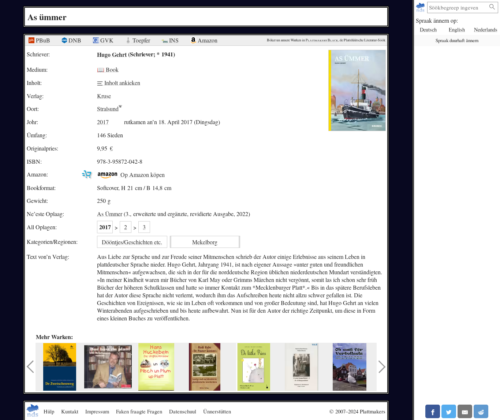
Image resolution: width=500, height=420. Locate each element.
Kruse (104, 96)
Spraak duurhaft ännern (457, 40)
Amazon (206, 40)
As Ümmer (109, 214)
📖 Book (108, 69)
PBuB (42, 40)
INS (173, 40)
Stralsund (108, 108)
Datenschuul (182, 411)
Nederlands (485, 29)
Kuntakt (69, 411)
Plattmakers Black (322, 40)
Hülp (49, 411)
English (457, 29)
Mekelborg (204, 242)
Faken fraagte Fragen (139, 411)
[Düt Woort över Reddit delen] (481, 411)
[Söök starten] (492, 7)
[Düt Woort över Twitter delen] (448, 411)
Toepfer (140, 40)
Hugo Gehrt (112, 54)
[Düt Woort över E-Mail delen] (465, 411)
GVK (106, 40)
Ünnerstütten (217, 411)
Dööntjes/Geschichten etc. (132, 242)
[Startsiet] (421, 7)
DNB (74, 40)
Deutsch (428, 29)
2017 (103, 122)
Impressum (97, 411)
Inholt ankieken (121, 82)
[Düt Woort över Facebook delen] (432, 411)
